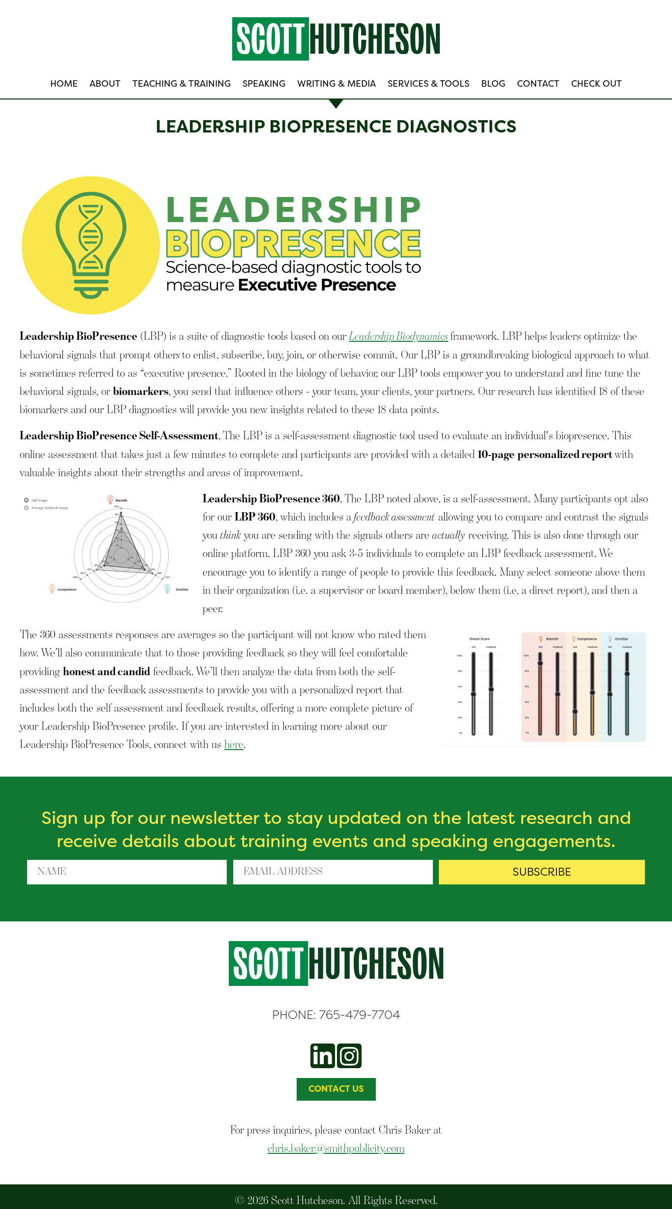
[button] (542, 872)
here (234, 744)
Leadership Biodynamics (398, 335)
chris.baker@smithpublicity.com (336, 1147)
